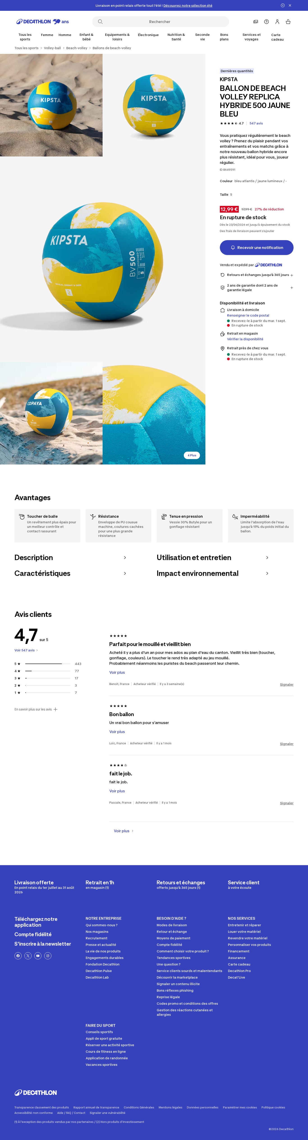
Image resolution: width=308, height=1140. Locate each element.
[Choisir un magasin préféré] (255, 21)
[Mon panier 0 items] (288, 21)
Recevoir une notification (260, 247)
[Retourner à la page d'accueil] (42, 21)
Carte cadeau (277, 37)
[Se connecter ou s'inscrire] (277, 21)
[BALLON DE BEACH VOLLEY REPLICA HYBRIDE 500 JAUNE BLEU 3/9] (102, 259)
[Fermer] (290, 5)
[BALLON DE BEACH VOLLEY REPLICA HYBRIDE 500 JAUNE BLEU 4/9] (51, 413)
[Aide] (266, 21)
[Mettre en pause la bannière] (282, 5)
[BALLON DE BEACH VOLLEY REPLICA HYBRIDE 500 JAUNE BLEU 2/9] (51, 105)
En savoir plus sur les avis (33, 709)
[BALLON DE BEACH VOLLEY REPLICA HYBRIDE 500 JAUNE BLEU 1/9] (154, 105)
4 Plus (192, 455)
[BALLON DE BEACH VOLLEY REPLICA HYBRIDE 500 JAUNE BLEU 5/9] (154, 413)
